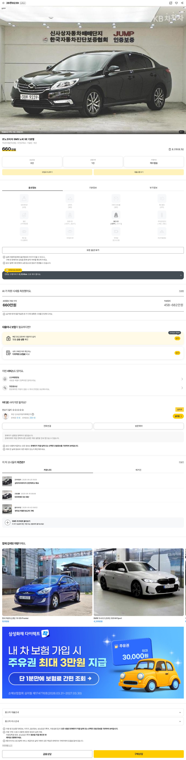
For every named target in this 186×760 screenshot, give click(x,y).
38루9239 (15, 3)
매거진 (138, 470)
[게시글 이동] (93, 481)
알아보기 (93, 338)
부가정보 (153, 187)
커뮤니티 (47, 470)
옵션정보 (32, 187)
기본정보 (93, 187)
